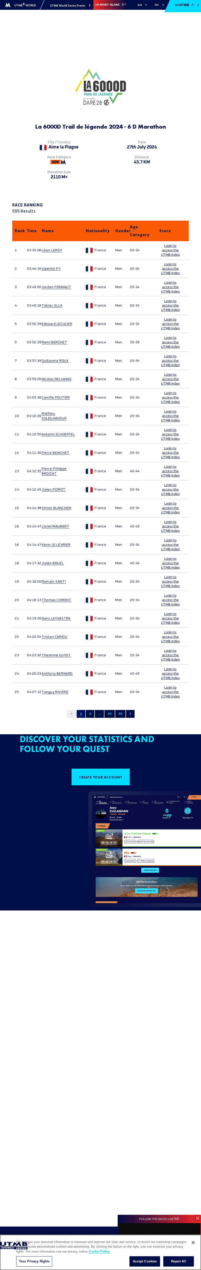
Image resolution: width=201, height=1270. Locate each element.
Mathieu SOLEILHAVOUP (54, 416)
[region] (100, 1252)
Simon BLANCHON (56, 508)
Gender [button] (120, 230)
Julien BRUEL (53, 563)
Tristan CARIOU (54, 637)
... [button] (99, 713)
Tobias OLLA (52, 305)
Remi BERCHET (54, 342)
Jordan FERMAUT (56, 287)
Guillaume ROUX (55, 360)
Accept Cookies (145, 1261)
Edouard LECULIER (57, 324)
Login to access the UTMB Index (170, 250)
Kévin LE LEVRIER (56, 545)
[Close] (193, 1242)
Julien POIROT (54, 489)
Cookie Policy (99, 1251)
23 (109, 713)
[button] (70, 5)
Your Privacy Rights (34, 1261)
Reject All (178, 1261)
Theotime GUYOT (56, 655)
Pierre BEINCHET (56, 453)
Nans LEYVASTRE (56, 618)
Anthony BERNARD (57, 673)
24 (120, 713)
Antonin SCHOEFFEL (58, 434)
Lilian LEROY (52, 250)
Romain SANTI (54, 581)
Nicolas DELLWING (57, 379)
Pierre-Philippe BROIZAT (54, 471)
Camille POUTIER (56, 397)
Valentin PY (51, 268)
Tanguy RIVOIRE (55, 692)
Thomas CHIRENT (56, 600)
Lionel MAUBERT (55, 526)
